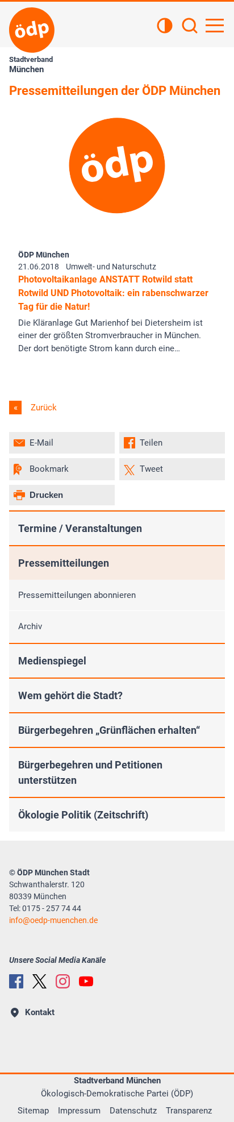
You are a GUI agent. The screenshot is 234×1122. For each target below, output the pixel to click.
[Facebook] (16, 981)
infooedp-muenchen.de (53, 920)
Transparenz (189, 1111)
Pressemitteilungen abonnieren (77, 595)
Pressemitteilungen (63, 563)
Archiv (30, 626)
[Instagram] (63, 981)
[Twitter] (39, 981)
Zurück (42, 407)
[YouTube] (86, 981)
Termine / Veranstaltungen (80, 528)
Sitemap (33, 1111)
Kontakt (40, 1012)
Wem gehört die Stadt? (70, 695)
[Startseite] (32, 30)
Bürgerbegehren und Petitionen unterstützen (90, 772)
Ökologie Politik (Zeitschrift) (83, 815)
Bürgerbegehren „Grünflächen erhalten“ (109, 730)
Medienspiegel (52, 661)
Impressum (79, 1111)
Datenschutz (133, 1111)
